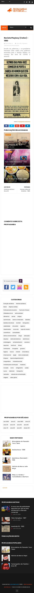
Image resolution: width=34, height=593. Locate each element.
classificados (7, 329)
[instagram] (29, 2)
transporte (20, 371)
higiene (6, 352)
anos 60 (26, 425)
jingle (14, 355)
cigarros (22, 326)
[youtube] (32, 2)
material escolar (17, 361)
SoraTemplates (14, 584)
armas (13, 316)
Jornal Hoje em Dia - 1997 (13, 145)
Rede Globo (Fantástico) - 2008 (16, 162)
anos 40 (12, 425)
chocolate (15, 326)
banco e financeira (18, 319)
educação (27, 336)
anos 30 (6, 425)
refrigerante (19, 368)
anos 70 (6, 428)
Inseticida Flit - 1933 (17, 526)
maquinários (7, 361)
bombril (18, 323)
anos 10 (13, 421)
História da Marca (21, 303)
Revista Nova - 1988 (18, 450)
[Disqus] (17, 249)
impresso (24, 43)
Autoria (5, 488)
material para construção (11, 364)
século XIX (27, 428)
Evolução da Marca (9, 303)
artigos (19, 316)
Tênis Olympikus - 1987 (18, 518)
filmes (20, 345)
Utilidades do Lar (8, 313)
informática (25, 352)
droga (20, 336)
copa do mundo (25, 329)
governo (22, 348)
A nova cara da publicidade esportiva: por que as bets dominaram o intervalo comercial (20, 509)
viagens (6, 377)
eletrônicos (26, 339)
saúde (26, 368)
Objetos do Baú (13, 307)
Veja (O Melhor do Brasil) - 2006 (16, 179)
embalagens (7, 342)
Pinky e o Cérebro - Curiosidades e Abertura (20, 476)
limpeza (6, 358)
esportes (6, 345)
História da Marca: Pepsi (19, 556)
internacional (7, 355)
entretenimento (17, 342)
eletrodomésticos (16, 339)
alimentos (6, 316)
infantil (18, 352)
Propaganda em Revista (23, 121)
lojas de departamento (16, 358)
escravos (27, 342)
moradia (6, 368)
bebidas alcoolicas (9, 323)
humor (12, 352)
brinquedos (26, 323)
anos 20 (27, 421)
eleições (6, 339)
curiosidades (16, 332)
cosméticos (7, 332)
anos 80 (12, 428)
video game (13, 377)
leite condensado (23, 355)
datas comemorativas (10, 336)
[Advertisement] (17, 206)
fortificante (7, 348)
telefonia (11, 371)
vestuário (6, 374)
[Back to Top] (17, 590)
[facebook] (24, 2)
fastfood (13, 345)
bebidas (27, 319)
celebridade (7, 326)
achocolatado (19, 313)
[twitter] (27, 2)
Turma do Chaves (24, 310)
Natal (5, 307)
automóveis (7, 319)
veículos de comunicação (11, 45)
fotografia (15, 348)
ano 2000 (8, 151)
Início (4, 27)
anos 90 (19, 43)
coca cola (15, 329)
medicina (22, 364)
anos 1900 (20, 421)
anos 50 (19, 425)
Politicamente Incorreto (10, 310)
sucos (5, 371)
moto (12, 368)
